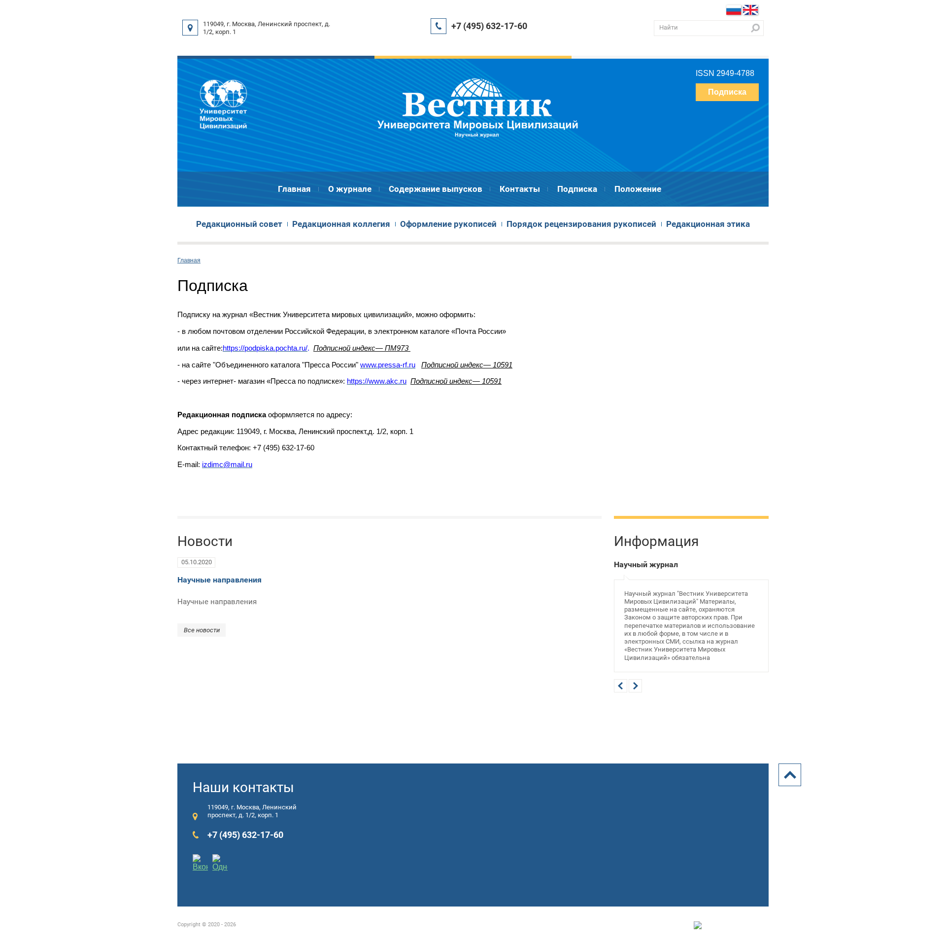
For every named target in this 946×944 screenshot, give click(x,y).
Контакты (520, 189)
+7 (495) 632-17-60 (489, 26)
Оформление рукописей (448, 224)
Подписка (727, 92)
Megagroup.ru (752, 925)
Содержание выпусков (435, 189)
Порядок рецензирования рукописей (581, 224)
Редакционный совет (239, 224)
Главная (294, 189)
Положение (637, 189)
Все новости (202, 630)
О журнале (350, 189)
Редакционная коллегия (341, 224)
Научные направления (219, 579)
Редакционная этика (708, 224)
